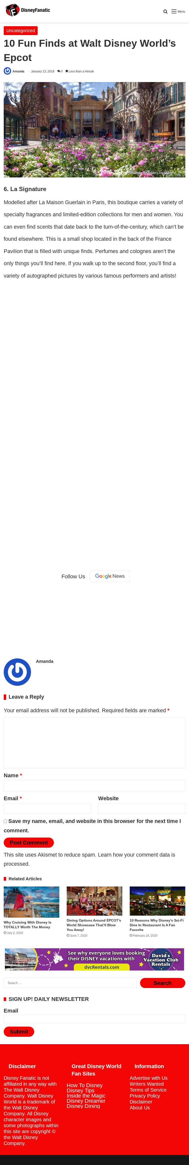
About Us (140, 1107)
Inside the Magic (86, 1096)
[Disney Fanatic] (27, 11)
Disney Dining (83, 1106)
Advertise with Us (149, 1078)
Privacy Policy (145, 1096)
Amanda (18, 71)
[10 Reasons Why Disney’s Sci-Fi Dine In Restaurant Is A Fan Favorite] (157, 901)
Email (13, 798)
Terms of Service (148, 1090)
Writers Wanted (147, 1084)
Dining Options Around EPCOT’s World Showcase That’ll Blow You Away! (94, 925)
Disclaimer (141, 1101)
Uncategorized (20, 30)
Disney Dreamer (86, 1101)
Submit (19, 1032)
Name (13, 775)
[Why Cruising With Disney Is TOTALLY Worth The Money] (31, 902)
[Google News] (110, 576)
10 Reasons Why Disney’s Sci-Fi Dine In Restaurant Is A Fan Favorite (157, 925)
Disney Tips (80, 1090)
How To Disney (85, 1085)
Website (108, 798)
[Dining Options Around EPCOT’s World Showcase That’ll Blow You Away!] (94, 901)
